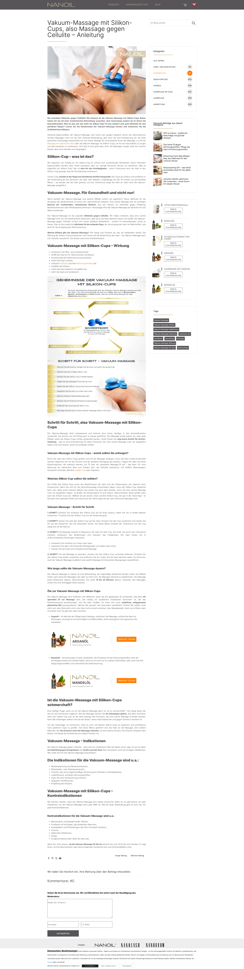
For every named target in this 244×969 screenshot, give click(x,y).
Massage (180, 338)
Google (49, 962)
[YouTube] (60, 858)
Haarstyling (172, 104)
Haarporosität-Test (137, 4)
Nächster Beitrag (137, 856)
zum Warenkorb (173, 211)
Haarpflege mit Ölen (172, 92)
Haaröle (172, 85)
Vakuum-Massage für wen (164, 348)
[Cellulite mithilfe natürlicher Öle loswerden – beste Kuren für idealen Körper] (157, 181)
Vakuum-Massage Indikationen (166, 329)
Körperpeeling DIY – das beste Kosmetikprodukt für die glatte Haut (177, 170)
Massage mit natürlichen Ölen (60, 143)
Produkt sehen (126, 639)
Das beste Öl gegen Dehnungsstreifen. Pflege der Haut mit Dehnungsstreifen (176, 147)
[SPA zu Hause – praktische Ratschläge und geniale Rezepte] (157, 135)
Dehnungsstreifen (85, 263)
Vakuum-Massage (161, 320)
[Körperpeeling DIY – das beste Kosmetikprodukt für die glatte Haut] (157, 170)
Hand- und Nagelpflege (172, 67)
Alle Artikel (158, 61)
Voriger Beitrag (121, 856)
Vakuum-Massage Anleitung (165, 334)
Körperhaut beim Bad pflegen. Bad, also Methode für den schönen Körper (176, 158)
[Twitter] (56, 858)
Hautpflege (169, 338)
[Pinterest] (52, 858)
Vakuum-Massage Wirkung (164, 343)
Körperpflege (172, 73)
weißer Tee (80, 470)
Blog (158, 4)
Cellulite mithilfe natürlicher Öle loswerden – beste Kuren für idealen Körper (176, 181)
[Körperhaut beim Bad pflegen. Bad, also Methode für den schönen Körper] (157, 158)
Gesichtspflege (172, 79)
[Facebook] (48, 858)
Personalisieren (127, 966)
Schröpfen (158, 338)
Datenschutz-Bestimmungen (62, 951)
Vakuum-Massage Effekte (164, 325)
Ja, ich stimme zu (90, 966)
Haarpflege (172, 98)
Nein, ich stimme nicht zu (108, 966)
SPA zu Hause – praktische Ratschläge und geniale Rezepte (175, 135)
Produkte (113, 4)
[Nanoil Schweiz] (61, 4)
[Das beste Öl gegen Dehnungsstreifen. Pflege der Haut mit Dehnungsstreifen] (157, 147)
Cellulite (64, 263)
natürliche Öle (184, 334)
